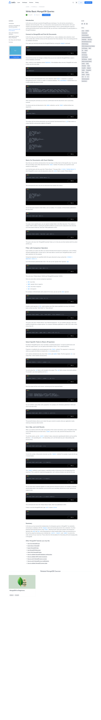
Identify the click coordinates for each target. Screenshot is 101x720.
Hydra (88, 65)
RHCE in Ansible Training (86, 61)
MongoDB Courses (54, 571)
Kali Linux (90, 39)
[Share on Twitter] (82, 24)
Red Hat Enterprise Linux (86, 41)
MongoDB (42, 6)
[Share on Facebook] (84, 24)
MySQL (83, 70)
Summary (11, 42)
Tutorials (34, 6)
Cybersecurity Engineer (86, 37)
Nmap (87, 63)
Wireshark (84, 65)
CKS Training (84, 59)
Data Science (84, 81)
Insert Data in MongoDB (33, 546)
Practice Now (47, 15)
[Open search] (73, 2)
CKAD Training (84, 57)
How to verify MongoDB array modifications (38, 561)
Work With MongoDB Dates (34, 552)
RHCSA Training (85, 43)
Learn (18, 2)
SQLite (87, 72)
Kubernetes (84, 52)
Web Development (85, 79)
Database (89, 68)
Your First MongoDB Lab (33, 543)
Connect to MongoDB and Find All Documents (14, 26)
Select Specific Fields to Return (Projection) (14, 37)
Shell (90, 48)
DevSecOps (84, 39)
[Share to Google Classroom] (87, 24)
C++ (88, 76)
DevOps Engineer (85, 35)
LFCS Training (84, 48)
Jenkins (83, 63)
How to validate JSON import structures (37, 556)
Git (82, 50)
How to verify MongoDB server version (37, 559)
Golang (87, 74)
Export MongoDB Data (33, 548)
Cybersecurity (84, 33)
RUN (72, 53)
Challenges (24, 2)
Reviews (31, 2)
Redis (83, 72)
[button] (76, 2)
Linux (83, 30)
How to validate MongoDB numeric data (37, 563)
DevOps (87, 30)
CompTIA (83, 68)
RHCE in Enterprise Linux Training (88, 46)
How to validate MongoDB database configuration (39, 554)
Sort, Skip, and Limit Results (15, 40)
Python (83, 74)
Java (82, 76)
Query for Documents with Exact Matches (14, 30)
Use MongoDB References (34, 550)
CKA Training (84, 54)
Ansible (89, 59)
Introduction (11, 23)
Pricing (36, 2)
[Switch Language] (76, 2)
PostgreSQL (88, 70)
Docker (86, 50)
